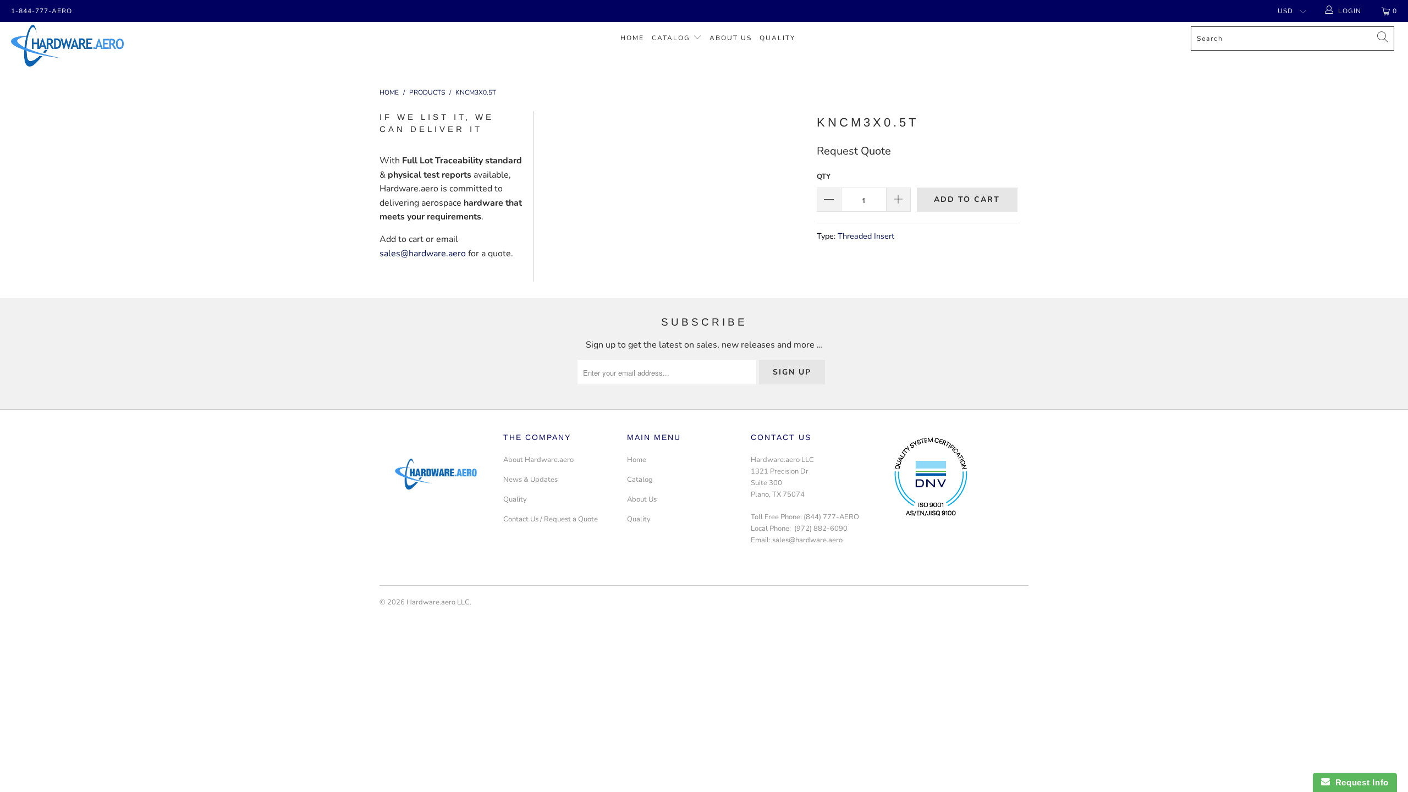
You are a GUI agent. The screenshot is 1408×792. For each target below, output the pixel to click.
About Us (731, 38)
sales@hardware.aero (423, 254)
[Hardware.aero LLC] (118, 45)
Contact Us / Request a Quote (550, 519)
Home (632, 38)
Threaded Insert (866, 235)
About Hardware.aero (538, 460)
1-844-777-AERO (41, 11)
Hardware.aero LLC (438, 602)
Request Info (1359, 782)
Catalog (671, 38)
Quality (777, 38)
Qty (824, 177)
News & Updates (530, 480)
